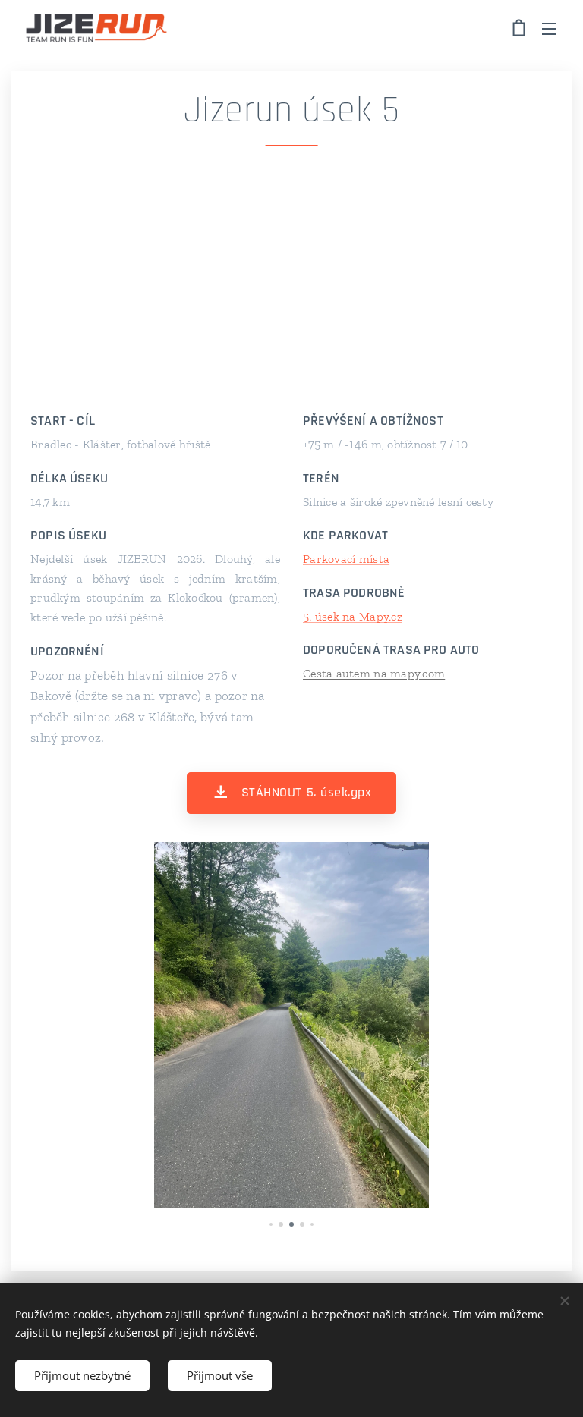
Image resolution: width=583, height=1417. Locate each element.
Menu (549, 28)
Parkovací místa (346, 558)
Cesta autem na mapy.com (374, 673)
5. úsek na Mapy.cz (352, 616)
